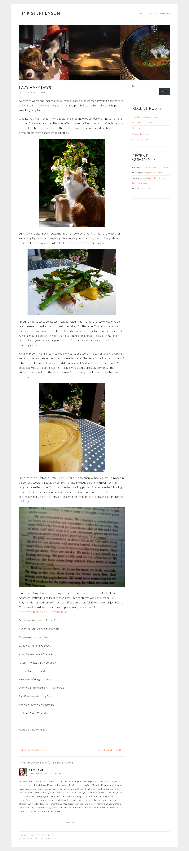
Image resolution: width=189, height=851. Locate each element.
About (141, 14)
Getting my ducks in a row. (142, 122)
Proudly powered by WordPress (36, 835)
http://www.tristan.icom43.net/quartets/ (43, 611)
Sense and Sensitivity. (33, 750)
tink (43, 93)
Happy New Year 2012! (111, 750)
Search (135, 86)
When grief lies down (140, 139)
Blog (151, 14)
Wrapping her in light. (140, 134)
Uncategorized (38, 730)
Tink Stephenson (39, 13)
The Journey (136, 128)
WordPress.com (46, 838)
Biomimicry (163, 14)
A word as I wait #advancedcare (144, 117)
